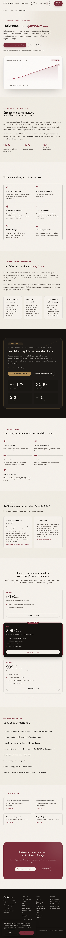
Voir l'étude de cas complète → (19, 373)
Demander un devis (33, 615)
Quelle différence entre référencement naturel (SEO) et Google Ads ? (28, 749)
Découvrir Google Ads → (44, 539)
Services (24, 3)
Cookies (61, 930)
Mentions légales (43, 930)
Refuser (11, 933)
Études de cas (33, 3)
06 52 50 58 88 (44, 869)
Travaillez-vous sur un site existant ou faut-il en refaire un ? (25, 773)
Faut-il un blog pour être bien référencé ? (18, 767)
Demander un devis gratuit (14, 45)
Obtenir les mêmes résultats (43, 373)
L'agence (16, 3)
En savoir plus (11, 929)
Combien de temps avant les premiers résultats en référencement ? (28, 731)
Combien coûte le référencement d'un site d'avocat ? (23, 737)
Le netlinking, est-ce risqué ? (14, 761)
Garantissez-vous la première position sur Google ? (22, 743)
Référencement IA (27, 908)
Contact (38, 917)
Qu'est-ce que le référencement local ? (17, 755)
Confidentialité (53, 930)
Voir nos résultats (35, 45)
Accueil (5, 10)
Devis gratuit (58, 3)
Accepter (26, 933)
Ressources (43, 3)
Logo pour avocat (27, 919)
